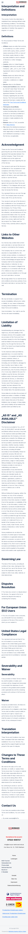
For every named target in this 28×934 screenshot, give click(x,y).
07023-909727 (14, 840)
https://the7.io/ (10, 125)
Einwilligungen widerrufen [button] (10, 917)
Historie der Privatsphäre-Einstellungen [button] (14, 913)
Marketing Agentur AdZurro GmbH (17, 931)
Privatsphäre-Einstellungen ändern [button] (12, 910)
